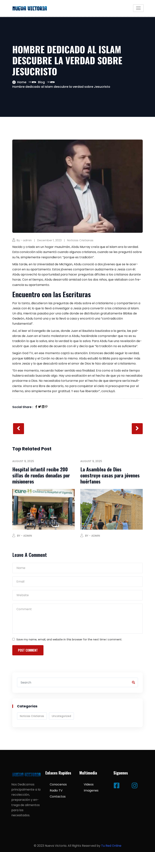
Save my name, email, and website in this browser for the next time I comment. (69, 639)
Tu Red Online (111, 845)
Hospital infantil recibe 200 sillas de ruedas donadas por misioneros (41, 475)
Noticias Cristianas (80, 240)
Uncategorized (61, 716)
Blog (41, 82)
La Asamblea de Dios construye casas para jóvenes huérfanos (110, 475)
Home (21, 82)
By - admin (24, 240)
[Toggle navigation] (138, 8)
